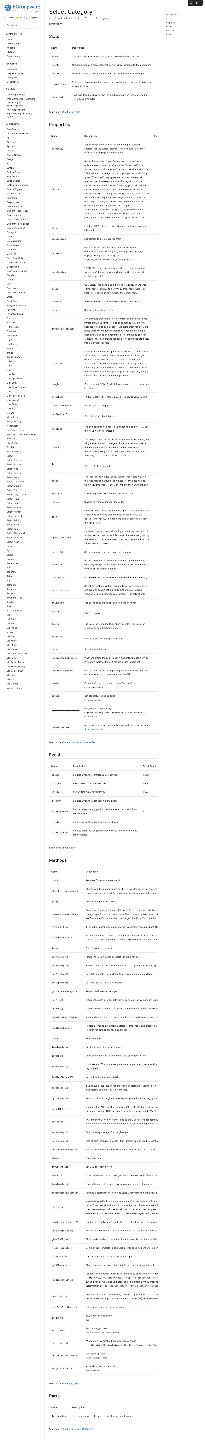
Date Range (13, 245)
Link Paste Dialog (16, 395)
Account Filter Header (18, 133)
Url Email (11, 619)
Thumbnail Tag (14, 597)
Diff (9, 284)
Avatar (10, 150)
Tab (9, 567)
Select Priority (14, 520)
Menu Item (12, 417)
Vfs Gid (11, 636)
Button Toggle (14, 189)
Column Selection (16, 206)
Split (9, 550)
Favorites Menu (15, 314)
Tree (9, 606)
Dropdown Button (16, 292)
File (8, 318)
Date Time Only (15, 258)
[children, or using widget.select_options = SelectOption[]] (117, 594)
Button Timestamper (17, 185)
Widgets (11, 47)
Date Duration (14, 241)
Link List (11, 391)
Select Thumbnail (16, 533)
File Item (11, 322)
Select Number (14, 511)
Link (9, 369)
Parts (168, 34)
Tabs (9, 576)
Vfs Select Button (16, 662)
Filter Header (13, 326)
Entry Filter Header (17, 305)
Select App (12, 468)
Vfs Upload (13, 683)
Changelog (12, 77)
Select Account (15, 464)
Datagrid (11, 232)
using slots (74, 112)
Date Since (12, 249)
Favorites (11, 309)
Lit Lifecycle (13, 81)
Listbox (11, 412)
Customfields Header (18, 223)
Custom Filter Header (18, 210)
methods (73, 1383)
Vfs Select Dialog (16, 666)
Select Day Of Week (17, 494)
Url (8, 614)
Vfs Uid (11, 679)
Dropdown (12, 288)
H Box (10, 339)
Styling (10, 52)
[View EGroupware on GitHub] (191, 3)
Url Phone (12, 627)
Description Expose (17, 271)
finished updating (93, 729)
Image (10, 352)
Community (13, 69)
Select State (13, 524)
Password (12, 442)
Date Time (12, 253)
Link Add (11, 374)
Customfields (14, 215)
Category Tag (14, 193)
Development (14, 43)
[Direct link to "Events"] (65, 754)
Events (169, 26)
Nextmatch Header (17, 430)
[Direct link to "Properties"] (72, 124)
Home (10, 39)
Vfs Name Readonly (17, 653)
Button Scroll (13, 180)
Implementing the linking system (19, 115)
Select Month (14, 507)
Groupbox (12, 335)
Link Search (13, 399)
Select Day (12, 490)
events (72, 847)
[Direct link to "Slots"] (61, 36)
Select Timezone (15, 537)
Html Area (12, 344)
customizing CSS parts (81, 1429)
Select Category (15, 481)
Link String (12, 404)
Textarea (11, 589)
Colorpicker (13, 202)
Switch (10, 559)
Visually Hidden (15, 688)
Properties (171, 22)
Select (10, 455)
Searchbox (12, 451)
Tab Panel (12, 571)
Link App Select (15, 378)
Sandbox (11, 129)
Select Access (14, 460)
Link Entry (12, 382)
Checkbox (12, 198)
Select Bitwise (14, 473)
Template (11, 584)
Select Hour (13, 498)
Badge (10, 159)
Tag (9, 580)
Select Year (13, 541)
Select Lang (13, 503)
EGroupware (172, 14)
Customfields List (16, 228)
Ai (8, 137)
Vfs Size (11, 675)
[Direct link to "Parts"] (62, 1395)
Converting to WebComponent (15, 104)
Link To (10, 408)
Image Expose (14, 356)
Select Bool (13, 477)
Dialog (10, 279)
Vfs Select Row (15, 670)
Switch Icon (13, 563)
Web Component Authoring (21, 98)
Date (9, 236)
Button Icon (13, 176)
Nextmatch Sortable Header (21, 434)
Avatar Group (14, 155)
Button (10, 167)
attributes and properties (82, 742)
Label (9, 365)
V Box (10, 632)
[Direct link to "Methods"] (69, 860)
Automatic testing (16, 109)
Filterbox (11, 331)
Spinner (11, 546)
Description (13, 266)
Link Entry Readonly (17, 387)
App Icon (11, 146)
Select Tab (12, 528)
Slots (168, 18)
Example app (13, 56)
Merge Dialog (14, 421)
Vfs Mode (12, 645)
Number (11, 438)
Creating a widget (16, 94)
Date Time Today (16, 262)
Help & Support (15, 73)
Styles (10, 554)
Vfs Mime (12, 640)
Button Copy (13, 172)
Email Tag (12, 301)
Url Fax (10, 623)
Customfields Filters (17, 219)
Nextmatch (12, 425)
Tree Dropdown (15, 610)
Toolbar (11, 602)
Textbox (11, 593)
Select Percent (14, 516)
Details (10, 275)
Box (9, 163)
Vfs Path (11, 657)
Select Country (14, 485)
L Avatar (11, 361)
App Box (11, 142)
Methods (170, 30)
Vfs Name (12, 649)
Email (9, 296)
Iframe (10, 348)
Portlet (10, 447)
